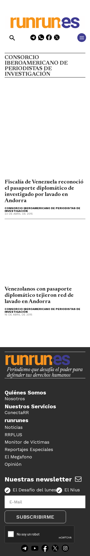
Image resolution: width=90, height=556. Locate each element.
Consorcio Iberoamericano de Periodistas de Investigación (42, 210)
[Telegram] (33, 38)
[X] (57, 38)
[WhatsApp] (41, 38)
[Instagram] (65, 549)
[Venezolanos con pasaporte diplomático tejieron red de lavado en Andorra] (45, 253)
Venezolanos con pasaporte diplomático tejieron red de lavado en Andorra (39, 295)
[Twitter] (55, 549)
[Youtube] (35, 549)
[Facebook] (49, 38)
